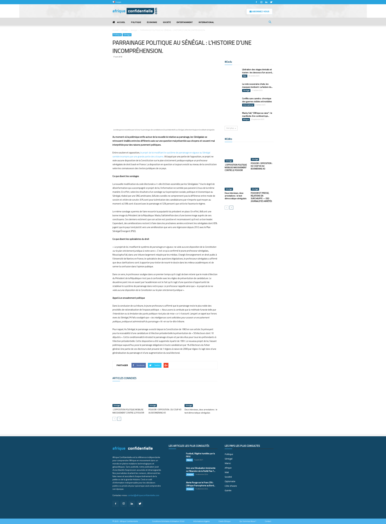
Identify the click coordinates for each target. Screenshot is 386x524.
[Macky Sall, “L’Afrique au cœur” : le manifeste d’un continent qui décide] (232, 116)
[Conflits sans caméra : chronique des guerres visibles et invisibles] (232, 102)
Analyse (190, 474)
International (206, 22)
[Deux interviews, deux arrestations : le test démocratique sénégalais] (201, 395)
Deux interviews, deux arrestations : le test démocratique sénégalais (201, 411)
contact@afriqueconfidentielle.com (143, 495)
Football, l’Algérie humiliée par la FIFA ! (200, 455)
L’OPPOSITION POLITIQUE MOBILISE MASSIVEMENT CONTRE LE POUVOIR (128, 411)
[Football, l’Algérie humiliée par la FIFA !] (176, 457)
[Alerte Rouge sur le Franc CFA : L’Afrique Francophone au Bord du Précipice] (176, 486)
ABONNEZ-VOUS (260, 11)
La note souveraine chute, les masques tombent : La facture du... (257, 85)
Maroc (189, 460)
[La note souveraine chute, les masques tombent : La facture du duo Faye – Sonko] (232, 87)
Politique (136, 22)
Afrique (124, 30)
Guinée (228, 490)
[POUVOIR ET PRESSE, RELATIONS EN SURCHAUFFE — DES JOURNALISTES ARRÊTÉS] (262, 183)
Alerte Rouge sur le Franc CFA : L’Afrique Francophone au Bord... (200, 484)
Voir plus (230, 128)
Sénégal (134, 30)
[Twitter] (271, 2)
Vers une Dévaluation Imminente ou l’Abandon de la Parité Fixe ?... (200, 469)
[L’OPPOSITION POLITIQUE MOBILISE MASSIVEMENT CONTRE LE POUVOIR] (128, 395)
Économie (152, 22)
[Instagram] (261, 2)
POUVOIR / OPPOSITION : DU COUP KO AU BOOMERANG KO (165, 411)
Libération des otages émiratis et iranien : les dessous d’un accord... (257, 71)
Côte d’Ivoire (231, 485)
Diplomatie (230, 481)
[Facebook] (256, 2)
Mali (244, 76)
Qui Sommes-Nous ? (247, 521)
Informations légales (201, 521)
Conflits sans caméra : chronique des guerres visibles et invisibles (257, 100)
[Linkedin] (266, 2)
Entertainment (185, 22)
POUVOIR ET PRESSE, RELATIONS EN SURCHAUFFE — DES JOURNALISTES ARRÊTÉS (261, 197)
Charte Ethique (224, 521)
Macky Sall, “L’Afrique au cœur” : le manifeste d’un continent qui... (257, 114)
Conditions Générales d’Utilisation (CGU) (168, 521)
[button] (270, 22)
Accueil (121, 22)
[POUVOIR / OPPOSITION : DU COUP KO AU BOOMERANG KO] (165, 395)
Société (167, 22)
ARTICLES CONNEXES (124, 378)
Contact (268, 521)
